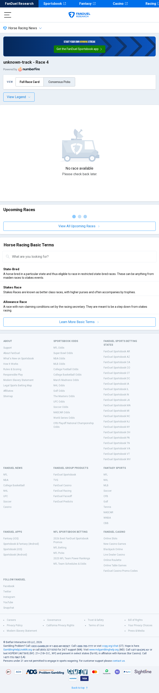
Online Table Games (115, 565)
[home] (79, 15)
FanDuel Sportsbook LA (117, 400)
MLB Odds (59, 363)
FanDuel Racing (62, 490)
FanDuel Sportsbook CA (117, 362)
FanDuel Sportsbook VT (117, 453)
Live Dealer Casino (114, 554)
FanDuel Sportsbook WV (117, 459)
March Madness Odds (66, 380)
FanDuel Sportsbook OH (117, 432)
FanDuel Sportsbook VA (117, 448)
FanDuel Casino (62, 485)
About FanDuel (11, 353)
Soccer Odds (60, 407)
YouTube (8, 602)
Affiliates (8, 390)
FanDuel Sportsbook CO (117, 367)
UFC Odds (59, 401)
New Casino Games (115, 543)
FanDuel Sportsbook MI (116, 410)
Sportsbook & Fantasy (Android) (21, 543)
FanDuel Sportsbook (64, 474)
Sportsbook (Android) (15, 554)
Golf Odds (59, 390)
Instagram (9, 597)
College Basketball (14, 485)
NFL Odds (58, 347)
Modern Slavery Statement (18, 380)
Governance (54, 620)
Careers (11, 620)
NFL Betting (59, 547)
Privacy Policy (15, 625)
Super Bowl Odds (63, 353)
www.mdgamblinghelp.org (104, 649)
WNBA (107, 517)
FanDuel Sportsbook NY (117, 427)
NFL (5, 474)
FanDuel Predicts (63, 501)
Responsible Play (13, 374)
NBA (5, 480)
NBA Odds (59, 358)
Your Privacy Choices (140, 625)
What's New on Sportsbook (18, 358)
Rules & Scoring (12, 369)
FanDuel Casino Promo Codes (121, 570)
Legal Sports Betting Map (17, 385)
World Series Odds (64, 417)
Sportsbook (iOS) (12, 549)
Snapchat (8, 607)
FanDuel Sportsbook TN (117, 443)
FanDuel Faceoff (62, 496)
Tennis (107, 507)
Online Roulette (112, 560)
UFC (5, 496)
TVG (55, 480)
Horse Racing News (22, 28)
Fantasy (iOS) (11, 538)
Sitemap (8, 396)
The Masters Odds (64, 396)
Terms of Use (96, 625)
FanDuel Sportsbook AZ (117, 356)
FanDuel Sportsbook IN (116, 394)
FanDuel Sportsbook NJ (117, 421)
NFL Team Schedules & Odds (69, 563)
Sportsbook (52, 4)
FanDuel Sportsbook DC (117, 378)
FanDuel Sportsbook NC (117, 416)
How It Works (10, 363)
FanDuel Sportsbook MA (117, 405)
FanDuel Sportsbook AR (117, 351)
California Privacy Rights (60, 625)
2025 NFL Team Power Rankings (71, 558)
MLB (106, 485)
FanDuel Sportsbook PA (117, 437)
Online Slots (110, 538)
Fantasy (85, 4)
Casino (118, 4)
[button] (79, 49)
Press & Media (136, 630)
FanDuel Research (19, 4)
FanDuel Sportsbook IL (116, 389)
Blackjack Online (113, 549)
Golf (106, 501)
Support (7, 347)
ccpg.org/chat (110, 645)
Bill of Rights (135, 620)
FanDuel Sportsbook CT (117, 373)
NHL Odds (59, 385)
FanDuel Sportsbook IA (116, 383)
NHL (5, 490)
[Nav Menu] (7, 14)
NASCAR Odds (61, 412)
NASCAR (108, 512)
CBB (106, 523)
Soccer (7, 501)
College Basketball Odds (67, 374)
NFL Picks (58, 553)
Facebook (8, 586)
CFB (106, 496)
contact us (118, 660)
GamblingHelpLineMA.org (17, 649)
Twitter (7, 591)
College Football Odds (65, 369)
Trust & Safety (96, 620)
